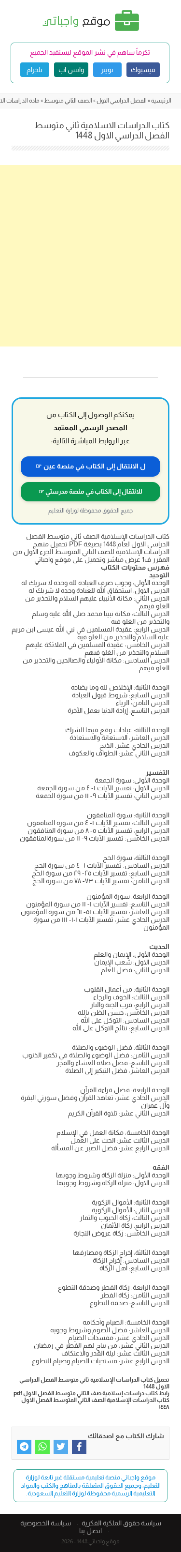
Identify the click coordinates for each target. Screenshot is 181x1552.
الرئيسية (161, 100)
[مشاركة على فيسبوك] (79, 1447)
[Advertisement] (90, 256)
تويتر (107, 70)
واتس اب (71, 70)
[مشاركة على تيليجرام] (24, 1447)
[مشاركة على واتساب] (42, 1447)
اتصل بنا (90, 1531)
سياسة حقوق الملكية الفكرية (121, 1523)
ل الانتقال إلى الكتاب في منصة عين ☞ (90, 466)
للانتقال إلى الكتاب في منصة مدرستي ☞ (90, 491)
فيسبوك (143, 70)
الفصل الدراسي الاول (122, 100)
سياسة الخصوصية (45, 1523)
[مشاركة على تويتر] (61, 1447)
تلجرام (34, 70)
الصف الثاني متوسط (68, 100)
